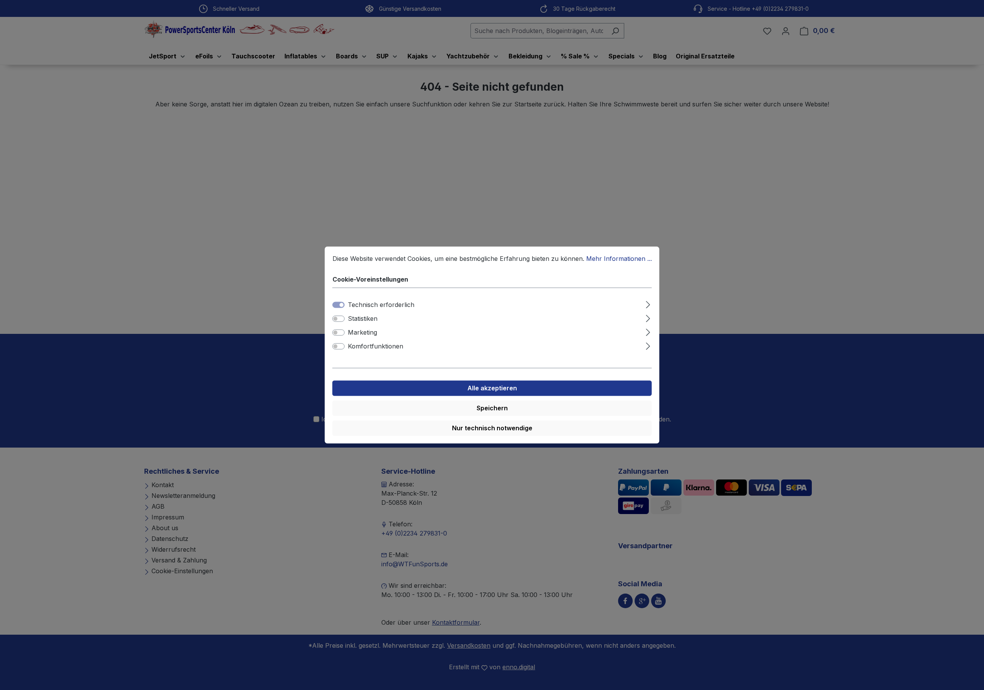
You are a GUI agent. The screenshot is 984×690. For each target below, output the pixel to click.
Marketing (362, 333)
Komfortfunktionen (375, 346)
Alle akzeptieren (492, 388)
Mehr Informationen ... (619, 258)
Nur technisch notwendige (492, 428)
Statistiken (362, 319)
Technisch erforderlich (381, 305)
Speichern (492, 408)
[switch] (338, 319)
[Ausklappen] (648, 304)
